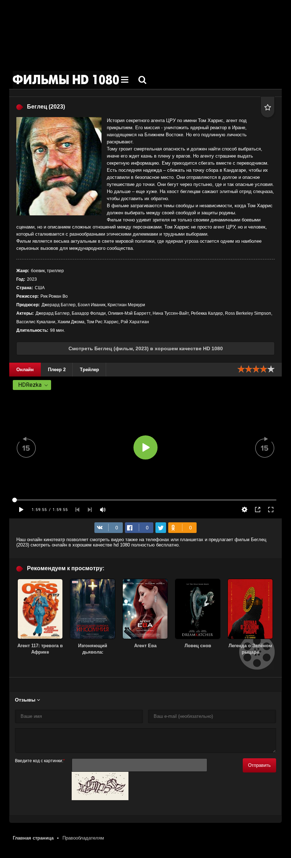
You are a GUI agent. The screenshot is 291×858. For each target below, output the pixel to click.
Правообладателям (83, 838)
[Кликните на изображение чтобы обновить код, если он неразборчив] (100, 798)
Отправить (259, 765)
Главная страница (33, 838)
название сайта (66, 80)
